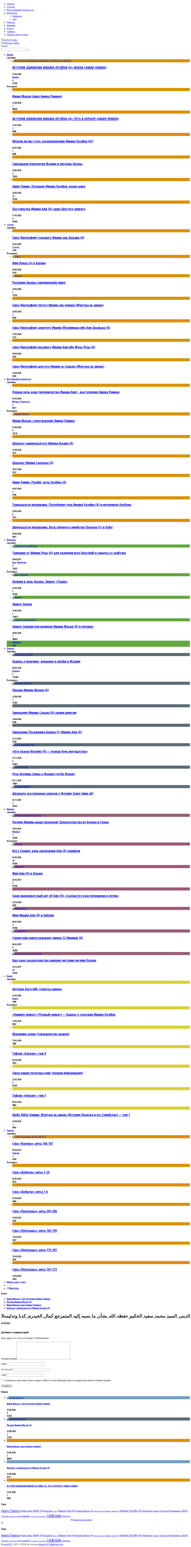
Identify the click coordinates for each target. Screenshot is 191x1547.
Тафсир (11, 31)
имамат (26, 1516)
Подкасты (25, 401)
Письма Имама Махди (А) (30, 690)
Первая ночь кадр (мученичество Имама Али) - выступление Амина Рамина (65, 392)
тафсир (54, 1515)
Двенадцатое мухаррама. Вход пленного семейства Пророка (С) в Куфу (62, 527)
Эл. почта (7, 1369)
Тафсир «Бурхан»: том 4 (29, 1053)
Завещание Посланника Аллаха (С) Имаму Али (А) (47, 732)
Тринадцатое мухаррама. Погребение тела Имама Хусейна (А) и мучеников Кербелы (71, 504)
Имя (4, 1364)
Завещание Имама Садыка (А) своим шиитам (44, 712)
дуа (19, 1516)
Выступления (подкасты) (20, 9)
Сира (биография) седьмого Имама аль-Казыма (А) (48, 237)
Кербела (147, 1511)
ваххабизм (13, 1516)
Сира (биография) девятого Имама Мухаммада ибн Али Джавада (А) (61, 327)
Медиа (15, 401)
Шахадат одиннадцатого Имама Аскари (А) (42, 443)
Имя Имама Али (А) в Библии (33, 915)
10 (13, 860)
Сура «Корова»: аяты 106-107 (32, 1143)
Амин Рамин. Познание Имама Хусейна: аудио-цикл (48, 186)
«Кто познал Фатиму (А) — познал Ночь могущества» (50, 751)
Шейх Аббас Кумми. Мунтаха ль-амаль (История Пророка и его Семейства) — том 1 (71, 1114)
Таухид (5, 1516)
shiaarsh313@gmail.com (50, 1544)
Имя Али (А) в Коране (27, 873)
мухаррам (42, 1516)
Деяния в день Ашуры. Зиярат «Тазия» (40, 581)
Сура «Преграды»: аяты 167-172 (34, 1269)
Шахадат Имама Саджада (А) (32, 462)
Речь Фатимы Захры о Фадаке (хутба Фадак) (43, 773)
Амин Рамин (10, 1511)
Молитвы (12, 13)
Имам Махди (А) (84, 1511)
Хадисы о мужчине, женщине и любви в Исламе (46, 661)
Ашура (48, 1511)
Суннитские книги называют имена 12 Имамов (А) (47, 937)
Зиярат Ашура (22, 604)
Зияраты (17, 16)
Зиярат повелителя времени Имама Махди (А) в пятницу (52, 626)
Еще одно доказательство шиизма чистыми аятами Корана (54, 960)
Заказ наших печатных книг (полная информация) (47, 1072)
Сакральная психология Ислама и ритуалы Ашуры (47, 163)
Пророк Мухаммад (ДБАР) (173, 1511)
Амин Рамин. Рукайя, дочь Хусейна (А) (39, 482)
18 (13, 969)
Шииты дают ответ (17, 34)
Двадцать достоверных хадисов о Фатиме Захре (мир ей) (52, 793)
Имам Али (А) (66, 1511)
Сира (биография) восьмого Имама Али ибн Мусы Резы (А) (53, 347)
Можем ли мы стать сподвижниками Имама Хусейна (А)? (52, 141)
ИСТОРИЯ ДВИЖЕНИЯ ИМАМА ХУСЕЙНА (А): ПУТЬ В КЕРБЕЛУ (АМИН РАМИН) (65, 118)
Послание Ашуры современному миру (39, 282)
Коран (156, 1511)
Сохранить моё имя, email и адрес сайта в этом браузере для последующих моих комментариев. (57, 1380)
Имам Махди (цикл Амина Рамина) (37, 96)
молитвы (34, 1516)
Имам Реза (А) (99, 1511)
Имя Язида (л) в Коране (29, 263)
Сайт (3, 1374)
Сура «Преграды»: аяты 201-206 (34, 1211)
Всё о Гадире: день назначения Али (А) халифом (46, 850)
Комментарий (9, 1358)
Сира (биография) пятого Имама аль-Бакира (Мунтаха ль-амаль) (58, 305)
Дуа (14, 19)
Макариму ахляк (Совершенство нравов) (40, 1034)
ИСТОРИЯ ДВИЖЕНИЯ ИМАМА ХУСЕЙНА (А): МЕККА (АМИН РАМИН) (59, 67)
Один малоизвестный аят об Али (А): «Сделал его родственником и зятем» (65, 895)
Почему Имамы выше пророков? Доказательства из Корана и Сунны (60, 822)
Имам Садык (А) (112, 1511)
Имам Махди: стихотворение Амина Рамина (43, 420)
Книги (10, 28)
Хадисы (11, 22)
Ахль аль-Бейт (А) (31, 1511)
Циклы (10, 3)
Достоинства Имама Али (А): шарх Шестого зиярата (48, 208)
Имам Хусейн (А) (131, 1511)
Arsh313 (8, 1544)
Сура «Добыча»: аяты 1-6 (30, 1191)
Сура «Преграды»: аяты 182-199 (34, 1230)
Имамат (11, 25)
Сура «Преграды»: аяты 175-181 (34, 1249)
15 (13, 195)
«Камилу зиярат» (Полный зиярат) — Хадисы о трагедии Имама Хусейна (63, 1014)
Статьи (11, 6)
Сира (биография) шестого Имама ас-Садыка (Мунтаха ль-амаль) (58, 366)
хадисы (66, 1516)
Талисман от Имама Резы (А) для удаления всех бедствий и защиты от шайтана (69, 552)
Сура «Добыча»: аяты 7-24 (30, 1172)
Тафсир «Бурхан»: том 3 (29, 1095)
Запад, (55, 1511)
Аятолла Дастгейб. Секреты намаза (37, 989)
